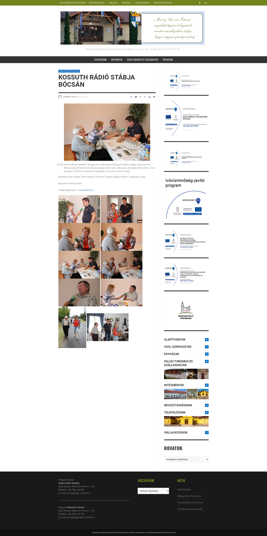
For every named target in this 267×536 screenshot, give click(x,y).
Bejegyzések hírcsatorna (189, 496)
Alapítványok (175, 339)
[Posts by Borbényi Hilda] (60, 97)
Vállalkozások (175, 432)
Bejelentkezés (184, 489)
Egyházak (171, 354)
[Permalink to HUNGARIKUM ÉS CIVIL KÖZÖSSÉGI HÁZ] (203, 394)
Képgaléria (73, 71)
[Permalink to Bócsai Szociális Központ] (175, 394)
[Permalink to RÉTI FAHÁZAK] (175, 374)
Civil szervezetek (177, 346)
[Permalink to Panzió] (203, 374)
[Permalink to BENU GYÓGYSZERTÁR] (192, 394)
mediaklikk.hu (86, 190)
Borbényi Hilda (70, 97)
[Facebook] (200, 3)
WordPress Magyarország (189, 509)
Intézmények (174, 385)
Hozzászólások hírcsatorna (190, 502)
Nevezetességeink (178, 405)
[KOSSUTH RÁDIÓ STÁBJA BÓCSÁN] (107, 132)
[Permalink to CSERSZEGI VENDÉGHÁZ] (192, 374)
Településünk (175, 412)
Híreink (62, 71)
